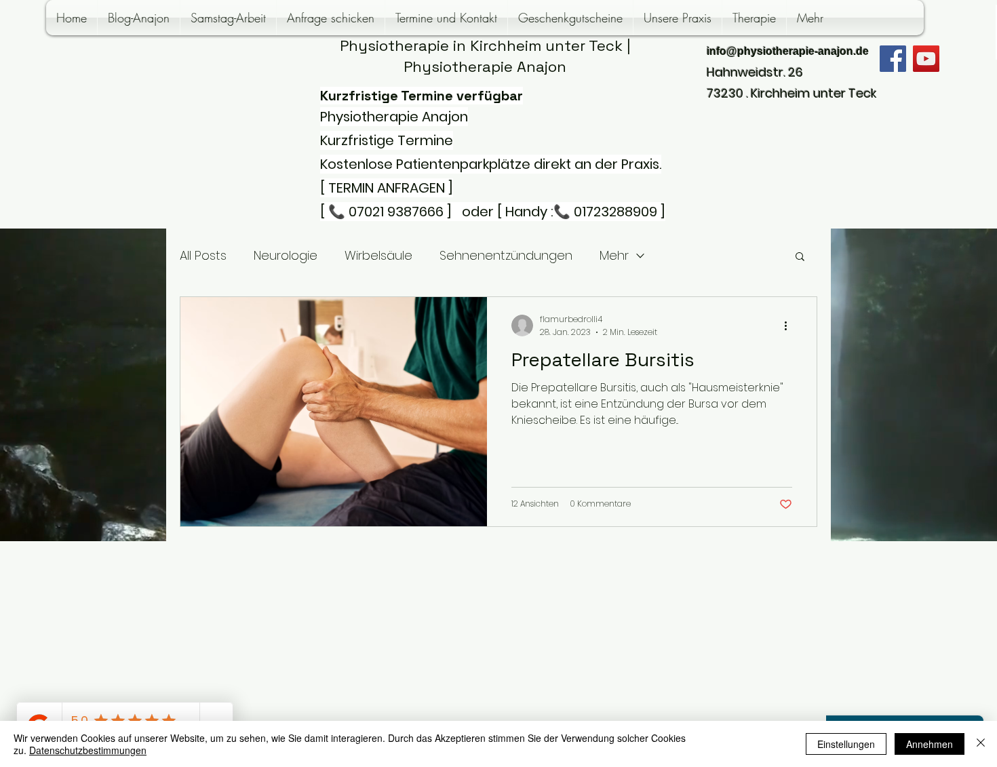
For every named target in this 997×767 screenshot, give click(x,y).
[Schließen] (981, 744)
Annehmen (929, 744)
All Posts (203, 255)
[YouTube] (926, 58)
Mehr (614, 255)
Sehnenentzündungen (505, 255)
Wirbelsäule (378, 255)
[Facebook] (893, 58)
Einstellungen (846, 744)
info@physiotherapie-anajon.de (788, 51)
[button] (800, 257)
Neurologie (285, 255)
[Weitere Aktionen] (790, 325)
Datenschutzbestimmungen (87, 750)
